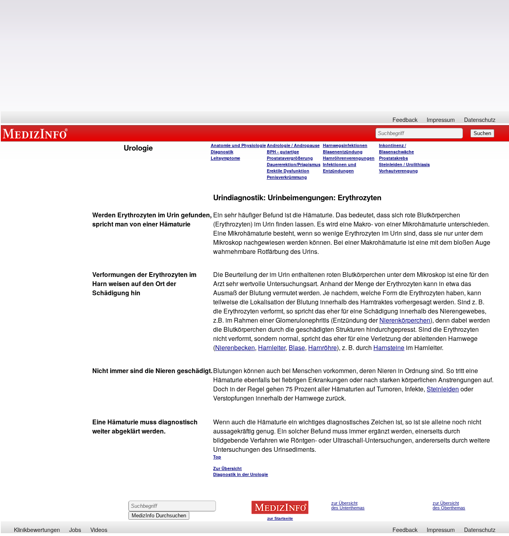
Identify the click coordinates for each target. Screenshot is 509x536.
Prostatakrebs (393, 158)
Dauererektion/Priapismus (294, 164)
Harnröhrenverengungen (349, 158)
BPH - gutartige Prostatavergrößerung (290, 155)
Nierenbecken (235, 347)
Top (217, 457)
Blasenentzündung (343, 152)
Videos (98, 530)
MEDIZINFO (36, 133)
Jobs (75, 530)
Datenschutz (479, 120)
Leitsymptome (225, 158)
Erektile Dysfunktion (288, 171)
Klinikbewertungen (37, 530)
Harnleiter (272, 347)
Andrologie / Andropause (293, 145)
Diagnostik (222, 152)
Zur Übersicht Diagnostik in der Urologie (240, 471)
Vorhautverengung (398, 171)
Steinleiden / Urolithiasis (404, 164)
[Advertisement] (254, 55)
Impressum (441, 120)
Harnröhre (322, 347)
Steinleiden (443, 388)
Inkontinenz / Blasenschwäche (396, 148)
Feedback (405, 120)
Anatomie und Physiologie (238, 145)
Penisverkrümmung (287, 177)
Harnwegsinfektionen (345, 145)
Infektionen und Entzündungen (339, 167)
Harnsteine (388, 347)
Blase (297, 347)
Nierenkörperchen (404, 320)
